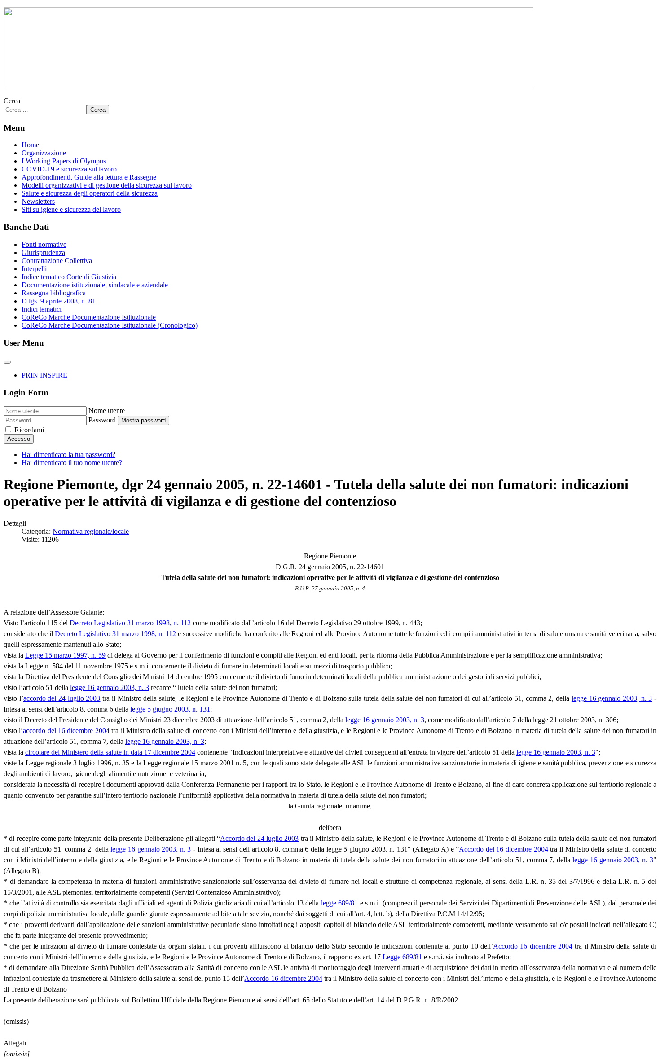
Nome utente (106, 410)
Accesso (18, 438)
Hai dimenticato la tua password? (68, 454)
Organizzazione (44, 153)
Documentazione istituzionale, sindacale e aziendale (95, 285)
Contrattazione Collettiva (57, 260)
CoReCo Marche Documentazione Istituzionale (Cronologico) (110, 325)
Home (30, 145)
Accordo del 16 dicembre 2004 (503, 849)
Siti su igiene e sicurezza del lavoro (71, 209)
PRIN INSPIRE (44, 375)
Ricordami (29, 430)
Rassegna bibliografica (54, 293)
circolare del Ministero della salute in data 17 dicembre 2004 (110, 752)
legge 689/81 (339, 903)
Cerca (12, 101)
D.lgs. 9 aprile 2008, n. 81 (59, 301)
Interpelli (34, 268)
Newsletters (38, 201)
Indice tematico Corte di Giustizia (69, 277)
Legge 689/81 (402, 957)
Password (102, 420)
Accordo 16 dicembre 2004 (532, 946)
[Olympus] (268, 85)
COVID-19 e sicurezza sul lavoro (69, 169)
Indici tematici (42, 309)
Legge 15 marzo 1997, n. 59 (65, 655)
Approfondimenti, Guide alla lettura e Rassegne (89, 177)
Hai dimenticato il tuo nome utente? (72, 462)
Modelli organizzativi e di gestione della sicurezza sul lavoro (107, 185)
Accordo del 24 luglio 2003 (259, 838)
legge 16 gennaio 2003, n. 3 (109, 687)
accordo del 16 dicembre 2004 (66, 730)
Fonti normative (44, 244)
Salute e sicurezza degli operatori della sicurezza (90, 193)
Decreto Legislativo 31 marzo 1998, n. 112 (130, 623)
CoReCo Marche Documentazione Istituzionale (89, 317)
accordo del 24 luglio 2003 (62, 698)
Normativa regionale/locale (91, 531)
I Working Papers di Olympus (64, 161)
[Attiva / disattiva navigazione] (7, 362)
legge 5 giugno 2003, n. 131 (170, 709)
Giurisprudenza (43, 252)
